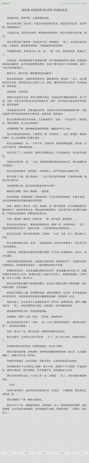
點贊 (26, 453)
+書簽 (62, 453)
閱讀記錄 (84, 3)
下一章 (80, 453)
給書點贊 (70, 3)
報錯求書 (77, 3)
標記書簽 (64, 3)
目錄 (44, 453)
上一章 (8, 453)
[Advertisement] (44, 432)
